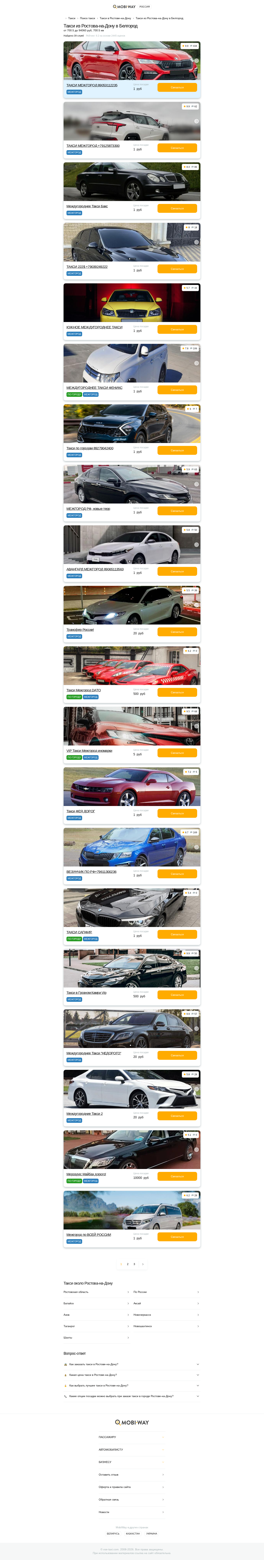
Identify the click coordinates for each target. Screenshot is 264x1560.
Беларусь (113, 1533)
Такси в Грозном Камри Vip (86, 993)
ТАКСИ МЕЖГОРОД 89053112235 (91, 85)
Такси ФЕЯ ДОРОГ (80, 811)
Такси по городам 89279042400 (89, 448)
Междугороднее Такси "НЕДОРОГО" (93, 1053)
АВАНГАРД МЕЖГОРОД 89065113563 (94, 569)
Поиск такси (87, 18)
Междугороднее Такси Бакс (87, 206)
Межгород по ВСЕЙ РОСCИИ (88, 1235)
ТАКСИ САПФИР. (79, 932)
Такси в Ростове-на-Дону (115, 18)
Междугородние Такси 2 (84, 1114)
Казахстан (133, 1533)
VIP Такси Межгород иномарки (89, 751)
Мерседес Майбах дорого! (86, 1174)
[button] (128, 77)
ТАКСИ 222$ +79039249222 (86, 267)
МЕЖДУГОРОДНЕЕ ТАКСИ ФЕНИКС (94, 388)
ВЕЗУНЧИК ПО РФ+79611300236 (91, 872)
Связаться (177, 87)
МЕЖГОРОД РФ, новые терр (88, 509)
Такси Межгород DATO (83, 690)
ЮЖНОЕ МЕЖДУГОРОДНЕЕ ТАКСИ (94, 327)
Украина (151, 1533)
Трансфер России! (80, 630)
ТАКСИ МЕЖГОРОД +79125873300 (93, 146)
